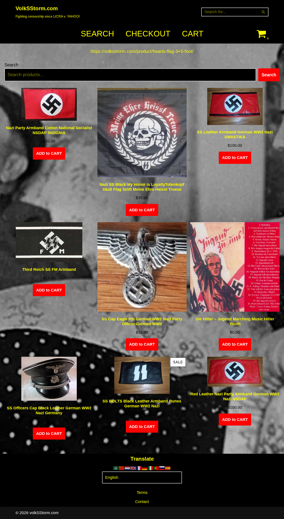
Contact (142, 501)
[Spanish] (168, 468)
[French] (139, 468)
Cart (192, 33)
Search (97, 33)
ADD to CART (49, 153)
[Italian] (151, 468)
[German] (145, 468)
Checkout (148, 33)
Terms (142, 492)
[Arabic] (116, 468)
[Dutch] (127, 468)
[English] (133, 468)
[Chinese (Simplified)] (122, 468)
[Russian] (162, 468)
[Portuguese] (156, 468)
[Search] (263, 12)
